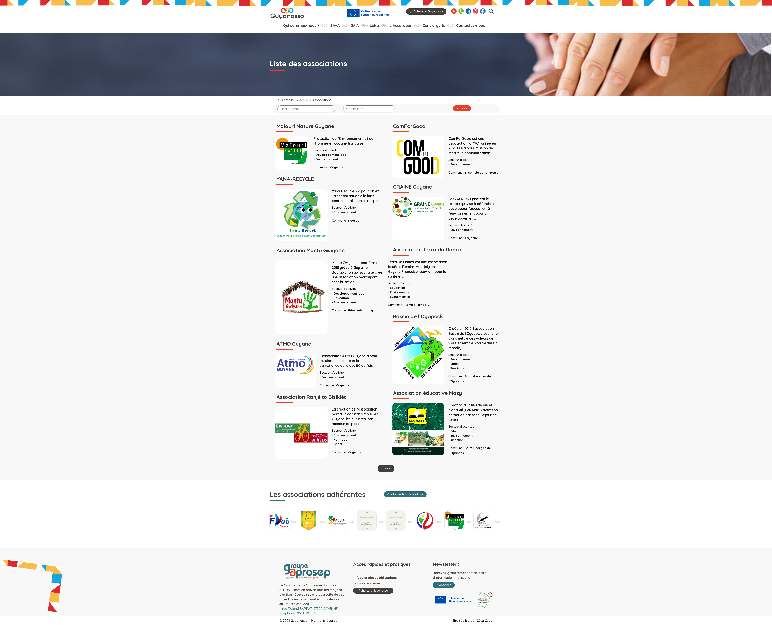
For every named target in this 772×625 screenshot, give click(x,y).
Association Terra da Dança (427, 249)
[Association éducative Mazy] (418, 429)
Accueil (304, 100)
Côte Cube (485, 621)
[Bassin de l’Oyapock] (418, 352)
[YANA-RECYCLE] (301, 214)
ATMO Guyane (293, 343)
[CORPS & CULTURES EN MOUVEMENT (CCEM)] (425, 520)
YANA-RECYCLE (295, 178)
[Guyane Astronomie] (483, 520)
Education (397, 288)
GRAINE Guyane (412, 186)
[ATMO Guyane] (295, 364)
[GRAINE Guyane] (418, 207)
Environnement (327, 159)
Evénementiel (400, 297)
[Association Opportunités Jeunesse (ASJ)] (396, 520)
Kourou (353, 220)
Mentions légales (324, 621)
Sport (454, 364)
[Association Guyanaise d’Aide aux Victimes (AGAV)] (337, 520)
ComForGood (409, 126)
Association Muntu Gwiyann (310, 250)
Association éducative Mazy (427, 393)
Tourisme (457, 368)
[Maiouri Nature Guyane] (292, 151)
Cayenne (336, 167)
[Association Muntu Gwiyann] (301, 297)
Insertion (457, 440)
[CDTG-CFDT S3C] (308, 520)
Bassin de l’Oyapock (418, 316)
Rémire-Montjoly (416, 305)
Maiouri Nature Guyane (305, 126)
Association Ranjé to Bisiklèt (311, 397)
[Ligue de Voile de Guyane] (279, 520)
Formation (341, 439)
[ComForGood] (418, 156)
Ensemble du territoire (481, 172)
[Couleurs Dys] (366, 520)
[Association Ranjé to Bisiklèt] (301, 433)
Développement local (331, 155)
